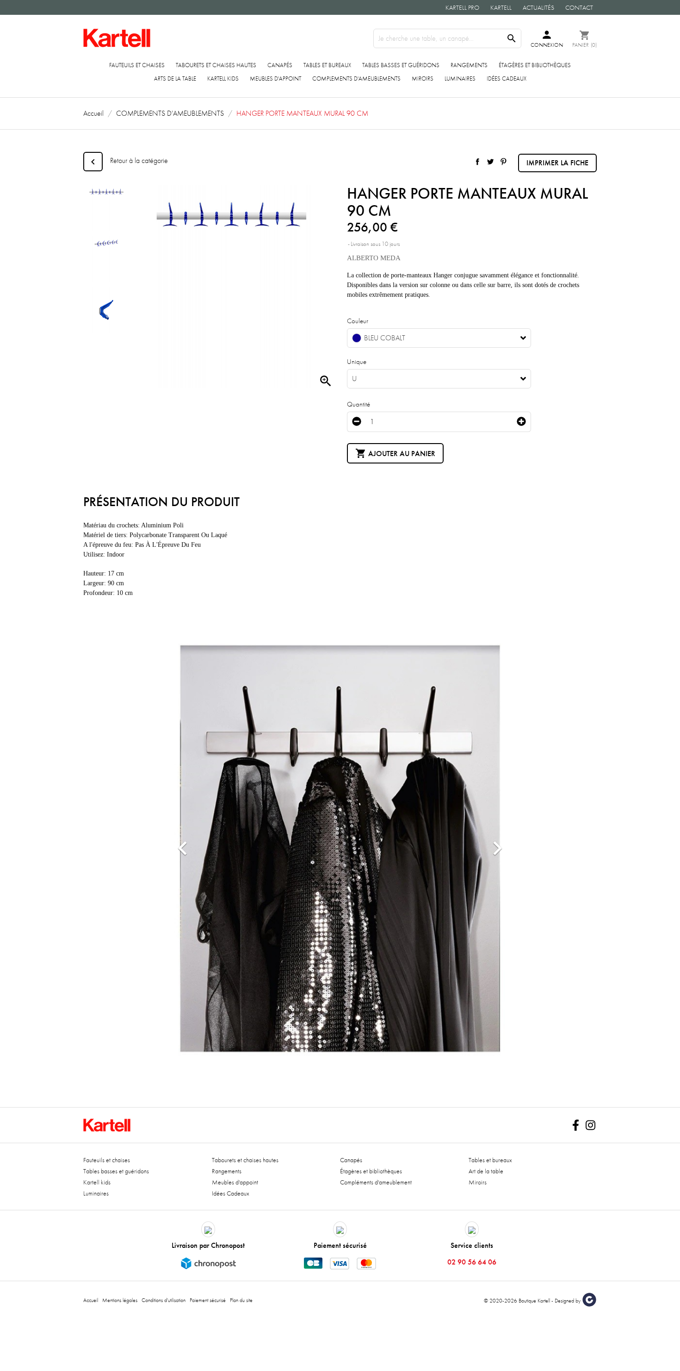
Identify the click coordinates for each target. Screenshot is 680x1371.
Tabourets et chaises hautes (216, 65)
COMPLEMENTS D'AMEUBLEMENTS (356, 78)
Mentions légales (119, 1300)
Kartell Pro (462, 7)
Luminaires (460, 78)
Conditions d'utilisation (163, 1300)
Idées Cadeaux (506, 78)
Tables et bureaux (327, 65)
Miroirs (422, 78)
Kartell (501, 7)
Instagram (590, 1125)
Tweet (490, 161)
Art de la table (486, 1171)
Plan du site (241, 1300)
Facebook (575, 1125)
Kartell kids (223, 78)
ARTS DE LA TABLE (175, 78)
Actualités (538, 7)
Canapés (279, 65)
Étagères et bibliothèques (535, 65)
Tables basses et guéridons (400, 65)
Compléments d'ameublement (376, 1182)
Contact (579, 7)
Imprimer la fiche (557, 163)
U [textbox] (354, 378)
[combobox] (439, 338)
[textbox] (432, 338)
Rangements (469, 65)
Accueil (90, 1300)
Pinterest (503, 161)
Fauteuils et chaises (137, 65)
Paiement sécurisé (208, 1300)
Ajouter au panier (395, 453)
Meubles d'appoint (275, 78)
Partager (477, 161)
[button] (182, 848)
